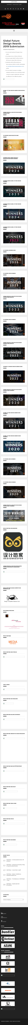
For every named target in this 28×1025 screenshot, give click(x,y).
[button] (5, 8)
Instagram (5, 917)
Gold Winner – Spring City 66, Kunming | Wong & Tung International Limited (15, 865)
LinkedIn (4, 913)
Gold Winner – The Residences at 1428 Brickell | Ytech (15, 880)
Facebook (4, 921)
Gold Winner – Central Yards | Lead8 (14, 4)
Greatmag (14, 1021)
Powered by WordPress (5, 1021)
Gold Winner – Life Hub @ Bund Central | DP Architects (15, 860)
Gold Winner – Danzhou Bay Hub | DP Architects (13, 884)
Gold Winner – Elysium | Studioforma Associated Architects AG (13, 875)
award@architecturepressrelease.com (15, 66)
